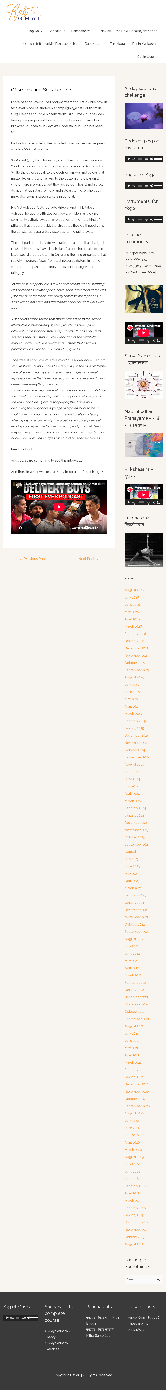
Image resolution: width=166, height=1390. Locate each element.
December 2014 (136, 1222)
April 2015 (132, 1193)
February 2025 (135, 721)
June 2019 (132, 1171)
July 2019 (132, 1164)
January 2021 (134, 1077)
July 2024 (132, 772)
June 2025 (132, 692)
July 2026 (132, 597)
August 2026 (134, 590)
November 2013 (136, 1230)
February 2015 (135, 1208)
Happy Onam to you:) (143, 1317)
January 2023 (134, 903)
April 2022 (132, 968)
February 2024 (135, 808)
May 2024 (132, 786)
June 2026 (132, 605)
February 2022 (135, 982)
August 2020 (134, 1113)
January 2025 (134, 728)
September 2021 (137, 1019)
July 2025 (132, 685)
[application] (144, 159)
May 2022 (131, 961)
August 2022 (134, 939)
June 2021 (132, 1041)
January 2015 (134, 1215)
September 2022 (137, 932)
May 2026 (132, 612)
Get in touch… (147, 57)
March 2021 (133, 1062)
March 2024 (133, 801)
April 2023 (132, 881)
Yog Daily (35, 31)
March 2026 (133, 626)
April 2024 (132, 794)
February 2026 (135, 634)
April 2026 (132, 619)
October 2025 (135, 663)
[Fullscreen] (158, 340)
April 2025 (132, 706)
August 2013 (134, 1244)
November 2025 (137, 655)
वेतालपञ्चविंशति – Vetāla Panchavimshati (50, 44)
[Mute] (152, 159)
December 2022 (136, 910)
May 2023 (131, 873)
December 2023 (136, 823)
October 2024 (135, 750)
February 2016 (135, 1186)
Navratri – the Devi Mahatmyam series (129, 31)
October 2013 (135, 1237)
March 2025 (133, 714)
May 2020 (132, 1135)
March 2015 (133, 1201)
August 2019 (134, 1157)
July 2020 (132, 1121)
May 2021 (131, 1048)
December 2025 (136, 648)
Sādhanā (55, 31)
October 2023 (135, 837)
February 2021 (135, 1070)
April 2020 (132, 1142)
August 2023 (134, 852)
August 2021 (134, 1026)
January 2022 (134, 990)
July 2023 (132, 859)
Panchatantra (80, 31)
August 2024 (134, 764)
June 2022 (132, 953)
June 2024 (132, 779)
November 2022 (136, 917)
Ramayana (92, 44)
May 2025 (132, 699)
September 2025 (137, 670)
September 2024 (137, 757)
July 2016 (132, 1179)
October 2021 (135, 1012)
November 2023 (136, 830)
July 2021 (131, 1033)
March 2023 (133, 888)
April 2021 (132, 1055)
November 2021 (136, 1004)
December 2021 (136, 997)
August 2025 (134, 677)
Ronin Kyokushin (144, 44)
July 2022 (132, 946)
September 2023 (137, 844)
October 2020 (135, 1099)
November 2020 (137, 1091)
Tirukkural (118, 44)
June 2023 (132, 866)
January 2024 (134, 815)
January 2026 (134, 641)
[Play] (128, 159)
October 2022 (135, 924)
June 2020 (132, 1128)
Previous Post (33, 559)
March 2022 (133, 975)
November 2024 (137, 743)
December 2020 (137, 1084)
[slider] (157, 158)
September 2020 (137, 1106)
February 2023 (135, 895)
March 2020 (133, 1150)
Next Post (88, 559)
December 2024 (137, 735)
